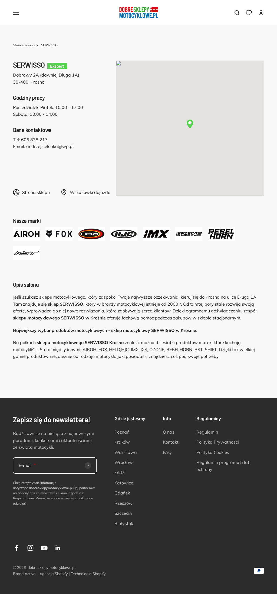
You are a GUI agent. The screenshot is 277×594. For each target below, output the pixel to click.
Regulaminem (23, 498)
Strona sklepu (36, 192)
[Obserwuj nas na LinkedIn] (58, 548)
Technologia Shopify (88, 573)
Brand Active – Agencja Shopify (40, 573)
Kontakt (171, 442)
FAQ (167, 452)
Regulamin (207, 432)
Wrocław (123, 462)
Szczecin (123, 513)
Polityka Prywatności (217, 442)
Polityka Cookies (212, 452)
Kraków (122, 442)
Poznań (121, 432)
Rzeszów (123, 503)
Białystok (123, 523)
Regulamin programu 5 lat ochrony (222, 466)
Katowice (123, 483)
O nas (168, 432)
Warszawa (125, 452)
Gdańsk (122, 493)
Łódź (119, 472)
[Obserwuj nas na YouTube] (44, 548)
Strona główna (24, 45)
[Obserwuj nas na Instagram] (30, 548)
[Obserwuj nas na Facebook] (16, 548)
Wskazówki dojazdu (90, 192)
